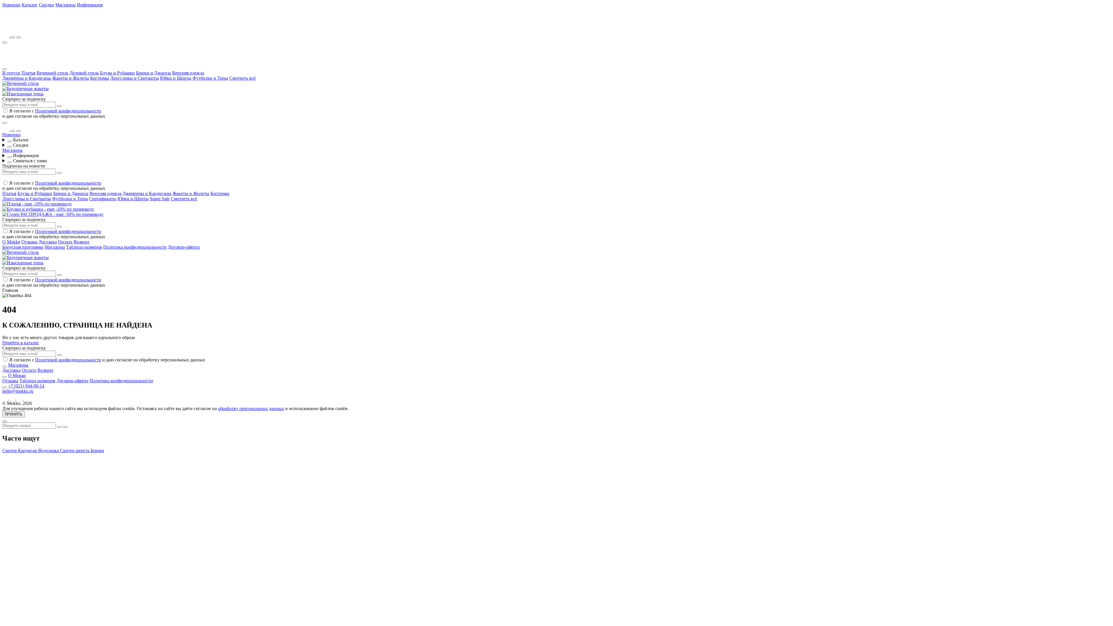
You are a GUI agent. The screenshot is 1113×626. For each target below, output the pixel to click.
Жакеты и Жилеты (70, 78)
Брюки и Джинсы (153, 72)
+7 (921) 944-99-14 (26, 385)
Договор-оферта (184, 247)
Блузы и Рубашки (117, 72)
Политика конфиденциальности (135, 247)
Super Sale (160, 198)
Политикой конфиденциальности (68, 110)
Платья (28, 72)
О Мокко (17, 375)
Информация (90, 4)
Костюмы (99, 78)
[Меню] (4, 42)
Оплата (65, 241)
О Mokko (11, 241)
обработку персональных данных (251, 408)
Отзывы (29, 241)
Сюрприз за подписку (24, 99)
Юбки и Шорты (175, 78)
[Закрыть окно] (4, 123)
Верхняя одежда (188, 72)
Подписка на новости (23, 165)
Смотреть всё (242, 78)
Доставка (48, 241)
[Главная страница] (34, 27)
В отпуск (11, 72)
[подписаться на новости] (59, 355)
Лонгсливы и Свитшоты (134, 78)
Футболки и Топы (210, 78)
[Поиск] (12, 37)
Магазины (65, 4)
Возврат (82, 241)
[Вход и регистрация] (18, 37)
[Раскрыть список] (9, 141)
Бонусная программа (22, 247)
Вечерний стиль (52, 72)
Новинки (11, 4)
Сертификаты (102, 198)
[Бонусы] (6, 35)
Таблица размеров (84, 247)
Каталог (30, 4)
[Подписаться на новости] (59, 106)
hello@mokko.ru (17, 391)
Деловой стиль (84, 72)
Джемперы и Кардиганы (26, 78)
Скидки (46, 4)
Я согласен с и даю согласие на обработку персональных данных (53, 113)
